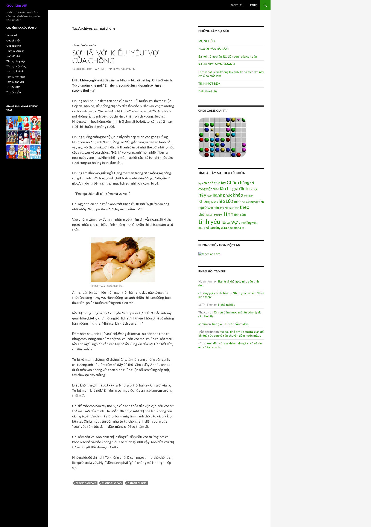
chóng (243, 182)
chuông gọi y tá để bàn (213, 293)
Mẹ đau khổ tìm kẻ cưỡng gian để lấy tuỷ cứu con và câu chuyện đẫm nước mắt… (231, 333)
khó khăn (248, 195)
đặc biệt (233, 227)
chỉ (252, 183)
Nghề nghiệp (226, 304)
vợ (234, 221)
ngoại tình (257, 201)
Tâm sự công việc (16, 61)
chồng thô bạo (112, 483)
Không (204, 201)
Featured (11, 35)
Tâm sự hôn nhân (84, 45)
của (215, 189)
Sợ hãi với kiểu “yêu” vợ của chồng (115, 56)
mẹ (243, 201)
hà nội (253, 189)
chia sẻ (208, 183)
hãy (202, 195)
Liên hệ (253, 5)
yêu (254, 223)
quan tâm (234, 207)
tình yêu (209, 221)
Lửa (230, 201)
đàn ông (215, 227)
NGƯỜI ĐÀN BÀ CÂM (213, 48)
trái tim (218, 214)
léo (222, 201)
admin (102, 68)
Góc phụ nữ (13, 40)
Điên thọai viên (208, 91)
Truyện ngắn (13, 92)
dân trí (225, 188)
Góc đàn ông (13, 45)
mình (237, 201)
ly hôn (214, 201)
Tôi (223, 222)
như (210, 207)
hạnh (209, 195)
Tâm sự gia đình (15, 71)
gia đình (240, 188)
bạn (200, 183)
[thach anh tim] (209, 253)
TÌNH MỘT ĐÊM (209, 83)
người (203, 207)
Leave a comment (125, 68)
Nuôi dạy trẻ (13, 56)
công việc (205, 189)
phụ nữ (223, 207)
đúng (224, 227)
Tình (228, 213)
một (248, 201)
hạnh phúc (222, 194)
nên (216, 207)
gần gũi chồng (137, 483)
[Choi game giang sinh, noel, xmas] (23, 137)
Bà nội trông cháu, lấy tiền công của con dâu (227, 56)
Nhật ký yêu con (15, 50)
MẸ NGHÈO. (206, 41)
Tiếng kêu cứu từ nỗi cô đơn (230, 324)
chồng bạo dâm (86, 483)
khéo (238, 195)
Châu (232, 182)
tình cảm (240, 214)
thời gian (205, 214)
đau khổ (203, 227)
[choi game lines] (222, 137)
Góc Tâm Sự (16, 5)
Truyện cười (13, 87)
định (242, 227)
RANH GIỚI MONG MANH (216, 64)
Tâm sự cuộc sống (16, 66)
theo (244, 207)
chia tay (220, 183)
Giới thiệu (237, 5)
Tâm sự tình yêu (15, 81)
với (229, 223)
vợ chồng (245, 223)
